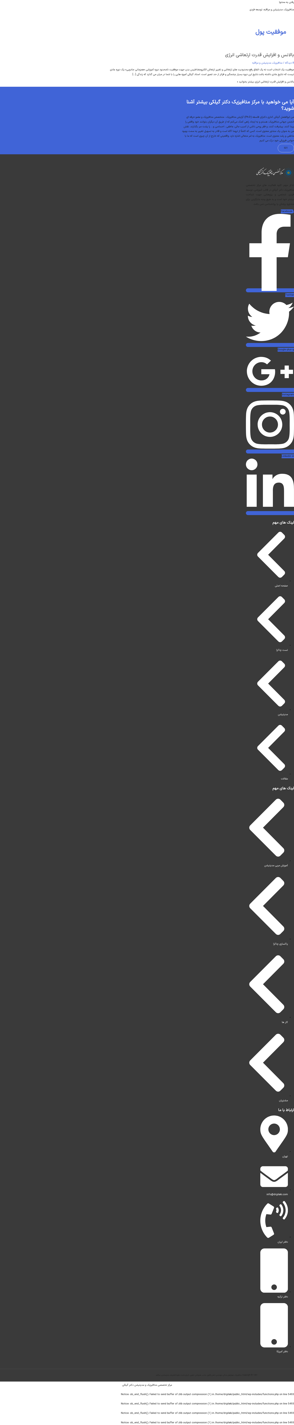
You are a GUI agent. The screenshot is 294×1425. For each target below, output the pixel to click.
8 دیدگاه (289, 63)
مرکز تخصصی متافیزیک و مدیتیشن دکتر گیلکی (147, 1385)
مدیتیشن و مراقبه (261, 63)
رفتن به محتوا (286, 2)
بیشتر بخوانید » (265, 82)
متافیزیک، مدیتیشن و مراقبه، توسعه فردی (272, 10)
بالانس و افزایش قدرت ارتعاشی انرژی (259, 55)
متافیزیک (277, 63)
